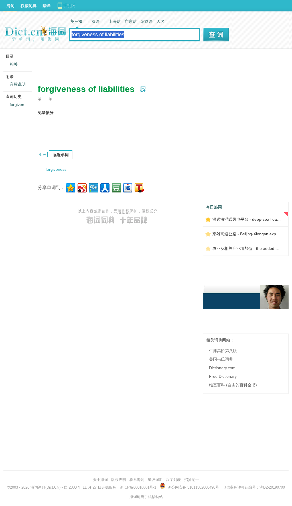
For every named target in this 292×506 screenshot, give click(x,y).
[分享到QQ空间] (70, 187)
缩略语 (147, 21)
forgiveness (56, 169)
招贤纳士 (191, 479)
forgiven (17, 104)
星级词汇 (155, 479)
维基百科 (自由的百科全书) (233, 385)
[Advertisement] (141, 64)
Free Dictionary (223, 376)
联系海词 (136, 479)
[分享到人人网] (104, 187)
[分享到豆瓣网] (116, 187)
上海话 (115, 21)
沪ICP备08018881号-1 (138, 487)
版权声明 (118, 479)
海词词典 (38, 487)
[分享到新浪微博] (81, 187)
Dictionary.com (222, 368)
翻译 (46, 5)
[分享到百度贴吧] (127, 187)
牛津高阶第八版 (223, 350)
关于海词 (100, 479)
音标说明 (18, 84)
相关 (14, 64)
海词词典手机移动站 (146, 497)
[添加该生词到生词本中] (142, 89)
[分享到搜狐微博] (138, 187)
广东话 (131, 21)
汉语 (96, 21)
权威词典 (28, 5)
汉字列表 (173, 479)
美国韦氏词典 (221, 359)
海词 (11, 5)
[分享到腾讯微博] (93, 187)
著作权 (123, 211)
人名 (161, 21)
